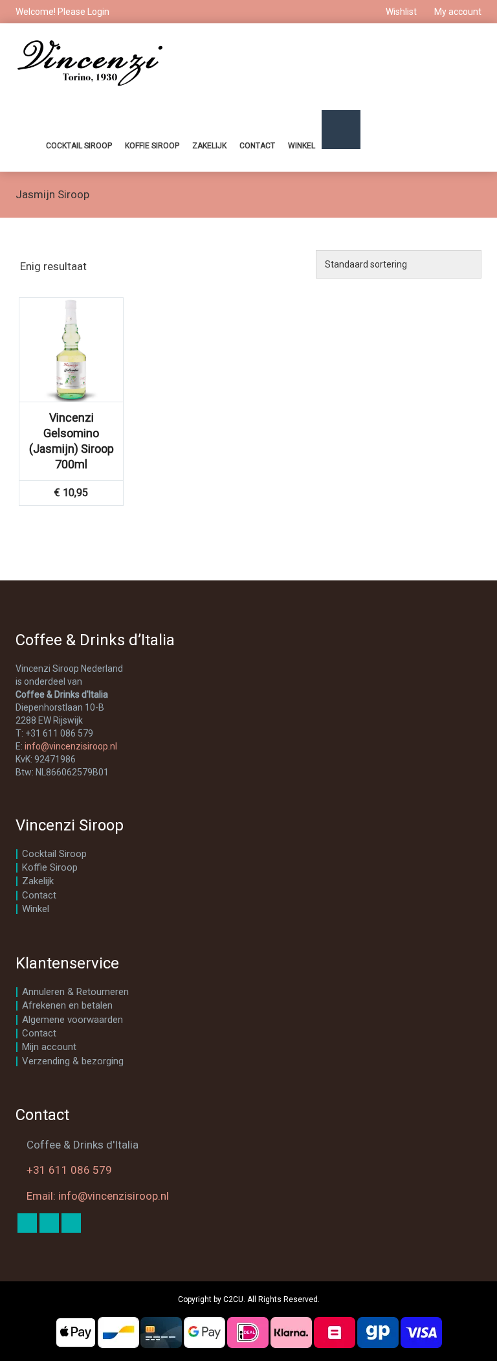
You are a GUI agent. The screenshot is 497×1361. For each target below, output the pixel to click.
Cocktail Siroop (79, 145)
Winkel (301, 145)
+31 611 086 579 (69, 1169)
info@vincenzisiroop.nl (71, 746)
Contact (257, 145)
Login (98, 11)
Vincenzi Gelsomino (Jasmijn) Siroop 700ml (71, 441)
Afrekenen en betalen (67, 1005)
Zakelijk (209, 145)
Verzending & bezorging (73, 1061)
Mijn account (49, 1047)
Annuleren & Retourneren (75, 992)
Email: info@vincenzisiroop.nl (98, 1195)
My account (456, 11)
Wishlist (401, 11)
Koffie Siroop (152, 145)
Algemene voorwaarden (72, 1019)
